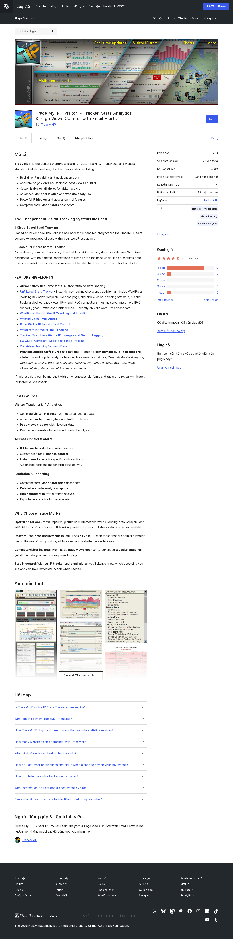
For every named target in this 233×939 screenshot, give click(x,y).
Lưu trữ (19, 889)
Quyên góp (147, 889)
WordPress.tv (107, 895)
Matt (185, 883)
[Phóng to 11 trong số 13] (142, 651)
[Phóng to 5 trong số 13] (97, 595)
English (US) (211, 200)
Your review (165, 300)
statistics (197, 208)
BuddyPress (189, 895)
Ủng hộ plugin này (169, 367)
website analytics (207, 223)
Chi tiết (23, 138)
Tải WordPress (216, 6)
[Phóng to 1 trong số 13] (52, 595)
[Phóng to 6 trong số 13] (97, 626)
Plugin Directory (24, 18)
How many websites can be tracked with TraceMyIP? (51, 742)
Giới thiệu (20, 878)
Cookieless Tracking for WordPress (43, 346)
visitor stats (210, 208)
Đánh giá (42, 138)
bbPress (187, 889)
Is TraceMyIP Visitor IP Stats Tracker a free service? (50, 707)
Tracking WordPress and (61, 335)
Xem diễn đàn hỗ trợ (171, 331)
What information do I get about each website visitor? (51, 788)
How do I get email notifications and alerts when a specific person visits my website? (72, 765)
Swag (144, 895)
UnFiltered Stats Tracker (36, 291)
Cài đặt (61, 138)
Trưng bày (62, 878)
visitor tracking (209, 216)
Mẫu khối (61, 895)
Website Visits (38, 319)
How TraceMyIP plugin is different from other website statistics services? (64, 730)
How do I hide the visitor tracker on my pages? (46, 776)
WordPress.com (192, 878)
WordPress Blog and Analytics (54, 313)
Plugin (59, 889)
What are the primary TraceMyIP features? (43, 719)
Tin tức (19, 883)
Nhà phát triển (84, 138)
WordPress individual (44, 330)
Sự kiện (143, 883)
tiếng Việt (54, 916)
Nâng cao (163, 234)
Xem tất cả (211, 300)
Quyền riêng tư (24, 895)
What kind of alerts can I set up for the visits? (45, 753)
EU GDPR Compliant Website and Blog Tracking (52, 341)
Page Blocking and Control (45, 324)
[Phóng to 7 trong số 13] (97, 662)
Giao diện (62, 883)
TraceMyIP (48, 124)
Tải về (212, 119)
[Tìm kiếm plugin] (53, 31)
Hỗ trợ (214, 138)
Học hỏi (102, 878)
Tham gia (144, 878)
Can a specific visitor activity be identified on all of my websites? (58, 799)
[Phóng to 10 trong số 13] (142, 595)
